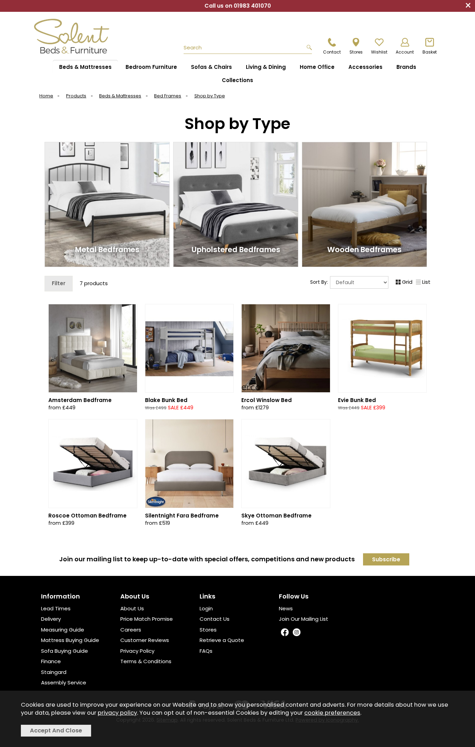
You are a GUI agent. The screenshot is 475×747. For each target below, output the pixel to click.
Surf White (211, 403)
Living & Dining (266, 67)
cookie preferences (332, 713)
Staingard (53, 672)
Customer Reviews (144, 640)
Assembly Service (63, 682)
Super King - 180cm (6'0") (285, 403)
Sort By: (319, 282)
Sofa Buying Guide (64, 650)
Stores (208, 629)
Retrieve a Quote (222, 640)
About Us (132, 608)
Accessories (365, 67)
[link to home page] (74, 36)
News (286, 608)
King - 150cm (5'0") (285, 392)
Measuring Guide (62, 629)
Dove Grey (166, 403)
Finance (51, 661)
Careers (130, 629)
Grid (407, 282)
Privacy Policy (137, 650)
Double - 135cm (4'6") (285, 381)
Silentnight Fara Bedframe (182, 515)
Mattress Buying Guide (70, 640)
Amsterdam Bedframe (80, 400)
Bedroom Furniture (151, 67)
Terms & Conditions (145, 661)
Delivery (51, 618)
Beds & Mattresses (85, 67)
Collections (237, 80)
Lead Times (56, 608)
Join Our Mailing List (303, 618)
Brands (406, 67)
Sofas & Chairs (211, 67)
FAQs (206, 650)
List (426, 282)
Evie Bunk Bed (357, 400)
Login (206, 608)
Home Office (317, 67)
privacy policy (117, 713)
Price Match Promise (146, 618)
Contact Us (215, 618)
